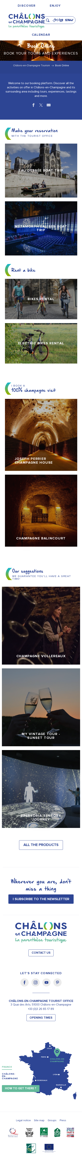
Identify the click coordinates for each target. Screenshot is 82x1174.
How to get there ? (20, 1088)
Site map (39, 1120)
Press (63, 1120)
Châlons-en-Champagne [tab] (10, 1076)
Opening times (41, 1018)
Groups (52, 1120)
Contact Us (41, 953)
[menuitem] (26, 6)
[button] (49, 19)
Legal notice (23, 1120)
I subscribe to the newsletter (41, 899)
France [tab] (7, 1067)
